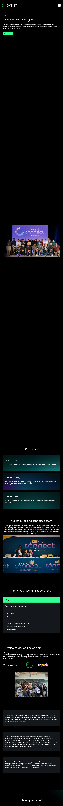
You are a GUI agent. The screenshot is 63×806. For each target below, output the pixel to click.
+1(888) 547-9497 (52, 2)
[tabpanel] (31, 618)
